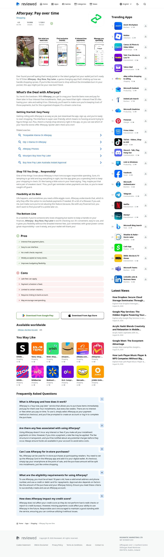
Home (45, 4)
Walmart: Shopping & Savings (51, 382)
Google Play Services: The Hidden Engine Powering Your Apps (128, 315)
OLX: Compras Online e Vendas (67, 382)
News (95, 4)
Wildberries (36, 380)
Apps (56, 4)
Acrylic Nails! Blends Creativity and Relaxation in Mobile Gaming (128, 329)
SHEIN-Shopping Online (20, 359)
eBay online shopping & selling (132, 77)
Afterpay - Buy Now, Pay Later (28, 330)
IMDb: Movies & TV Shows (131, 257)
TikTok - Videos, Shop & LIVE (132, 140)
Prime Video (129, 130)
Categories (81, 4)
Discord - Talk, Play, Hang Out (132, 151)
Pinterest (127, 120)
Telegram (127, 194)
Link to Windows (131, 162)
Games (68, 4)
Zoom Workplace (131, 25)
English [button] (126, 4)
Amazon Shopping (66, 358)
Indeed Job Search (131, 99)
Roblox (126, 35)
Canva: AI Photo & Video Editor (131, 45)
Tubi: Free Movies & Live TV (132, 56)
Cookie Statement (23, 545)
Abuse (88, 545)
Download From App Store (84, 315)
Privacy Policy (57, 545)
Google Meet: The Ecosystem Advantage (127, 342)
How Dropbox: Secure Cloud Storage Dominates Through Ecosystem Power (127, 300)
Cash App (127, 246)
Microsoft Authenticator (129, 183)
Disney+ (127, 215)
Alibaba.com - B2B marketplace (82, 359)
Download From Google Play (39, 315)
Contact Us (99, 545)
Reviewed (28, 4)
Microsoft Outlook (131, 88)
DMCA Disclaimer (41, 545)
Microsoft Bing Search (133, 225)
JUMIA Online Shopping (97, 381)
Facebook (128, 172)
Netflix (126, 204)
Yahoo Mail (128, 67)
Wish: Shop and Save (51, 358)
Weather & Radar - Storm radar (131, 235)
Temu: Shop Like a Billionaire (36, 359)
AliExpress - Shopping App (97, 358)
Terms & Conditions (74, 545)
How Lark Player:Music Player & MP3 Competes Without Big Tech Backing (129, 358)
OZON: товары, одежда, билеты (20, 384)
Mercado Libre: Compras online (80, 384)
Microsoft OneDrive (132, 109)
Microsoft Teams (130, 267)
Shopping (34, 523)
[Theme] (137, 4)
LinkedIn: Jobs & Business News (130, 278)
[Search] (145, 4)
